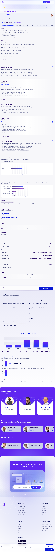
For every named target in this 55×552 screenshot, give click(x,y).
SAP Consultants (22, 514)
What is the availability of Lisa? (9, 325)
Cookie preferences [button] (30, 548)
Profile (52, 25)
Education (18, 25)
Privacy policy (45, 528)
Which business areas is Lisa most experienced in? (39, 312)
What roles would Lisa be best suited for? (38, 303)
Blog (19, 530)
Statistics (45, 25)
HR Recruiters (21, 510)
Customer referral (46, 508)
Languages (38, 25)
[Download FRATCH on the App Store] (22, 541)
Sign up (44, 512)
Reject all (49, 546)
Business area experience (8, 25)
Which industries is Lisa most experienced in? (12, 312)
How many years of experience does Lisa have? (13, 303)
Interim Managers (22, 512)
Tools (19, 528)
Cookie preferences (46, 524)
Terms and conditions (47, 526)
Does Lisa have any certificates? (36, 321)
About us (20, 526)
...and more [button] (27, 154)
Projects (44, 510)
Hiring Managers (22, 506)
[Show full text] (27, 78)
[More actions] (3, 288)
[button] (18, 22)
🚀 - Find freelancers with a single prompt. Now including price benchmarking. (25, 7)
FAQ (19, 532)
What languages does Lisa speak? (36, 300)
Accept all (49, 549)
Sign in (43, 514)
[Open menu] (52, 2)
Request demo (46, 2)
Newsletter (20, 516)
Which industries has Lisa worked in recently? (13, 316)
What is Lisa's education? (8, 321)
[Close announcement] (49, 7)
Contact (44, 530)
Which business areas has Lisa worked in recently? (38, 317)
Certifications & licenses (28, 25)
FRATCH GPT (21, 524)
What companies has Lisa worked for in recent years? (39, 308)
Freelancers (44, 506)
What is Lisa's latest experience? (10, 307)
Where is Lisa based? (7, 300)
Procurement (21, 508)
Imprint (43, 532)
